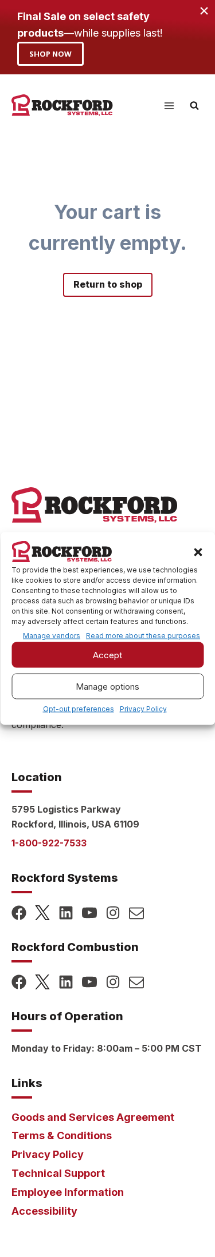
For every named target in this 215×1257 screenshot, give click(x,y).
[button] (198, 552)
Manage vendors (51, 635)
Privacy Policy (143, 709)
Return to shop (107, 284)
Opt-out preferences (78, 709)
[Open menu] (168, 105)
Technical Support (58, 1173)
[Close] (204, 11)
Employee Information (67, 1192)
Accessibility (44, 1211)
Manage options (107, 686)
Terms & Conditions (61, 1135)
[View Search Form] (194, 106)
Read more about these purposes (143, 636)
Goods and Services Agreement (92, 1117)
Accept (107, 654)
